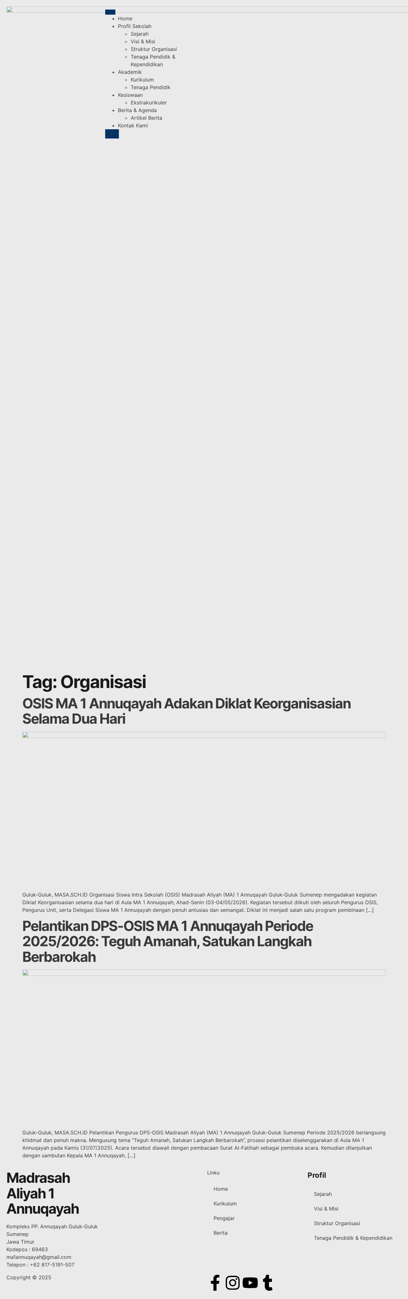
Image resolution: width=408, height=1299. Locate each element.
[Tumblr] (268, 1283)
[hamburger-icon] (110, 12)
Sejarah (140, 34)
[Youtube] (250, 1283)
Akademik (130, 72)
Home (125, 18)
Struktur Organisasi (154, 49)
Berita (221, 1233)
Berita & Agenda (137, 110)
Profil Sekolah (134, 26)
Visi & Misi (143, 41)
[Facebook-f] (215, 1283)
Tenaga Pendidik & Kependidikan (353, 1238)
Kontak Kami (133, 125)
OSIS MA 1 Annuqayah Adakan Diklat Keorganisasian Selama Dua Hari (186, 711)
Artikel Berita (146, 118)
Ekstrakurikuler (149, 102)
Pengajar (224, 1218)
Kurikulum (142, 79)
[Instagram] (233, 1283)
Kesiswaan (130, 95)
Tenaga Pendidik (151, 87)
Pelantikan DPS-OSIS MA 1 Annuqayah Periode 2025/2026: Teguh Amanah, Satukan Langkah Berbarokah (167, 941)
